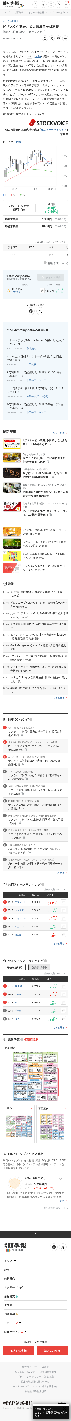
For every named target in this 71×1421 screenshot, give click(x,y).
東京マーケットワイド (54, 129)
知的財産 (49, 1376)
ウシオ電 (19, 910)
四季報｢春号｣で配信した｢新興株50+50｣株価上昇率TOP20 (34, 374)
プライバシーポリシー (29, 1376)
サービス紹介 (41, 1366)
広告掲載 (19, 1371)
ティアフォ (20, 918)
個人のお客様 (19, 1350)
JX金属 (18, 986)
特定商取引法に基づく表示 (35, 1381)
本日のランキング (36, 380)
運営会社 (27, 1366)
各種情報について (58, 263)
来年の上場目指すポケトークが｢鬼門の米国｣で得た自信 (34, 358)
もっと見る (58, 433)
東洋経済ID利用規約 (35, 1391)
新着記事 (19, 12)
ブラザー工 (20, 902)
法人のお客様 (52, 1350)
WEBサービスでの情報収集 (42, 1371)
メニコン (19, 926)
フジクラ (19, 994)
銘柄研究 (9, 1278)
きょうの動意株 (36, 12)
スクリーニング (13, 1287)
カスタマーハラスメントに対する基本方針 (36, 1386)
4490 (18, 142)
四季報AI (9, 1314)
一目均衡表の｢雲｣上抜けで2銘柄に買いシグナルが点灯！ (35, 390)
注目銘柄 (31, 364)
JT (16, 1002)
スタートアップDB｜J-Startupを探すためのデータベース (35, 342)
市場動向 (31, 348)
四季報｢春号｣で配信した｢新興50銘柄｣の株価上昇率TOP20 (35, 406)
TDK (17, 1018)
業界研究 (9, 1296)
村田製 (18, 1010)
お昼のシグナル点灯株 (39, 396)
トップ (6, 12)
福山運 (18, 934)
